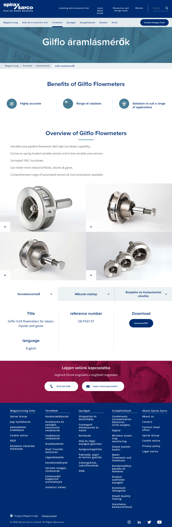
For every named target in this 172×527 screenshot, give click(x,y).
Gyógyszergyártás (90, 449)
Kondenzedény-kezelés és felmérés (122, 468)
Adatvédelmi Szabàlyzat (18, 429)
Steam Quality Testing (121, 497)
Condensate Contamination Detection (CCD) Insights (122, 420)
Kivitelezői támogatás (119, 489)
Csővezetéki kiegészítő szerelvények (53, 479)
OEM (82, 470)
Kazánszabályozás (57, 416)
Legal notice (150, 451)
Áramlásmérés (43, 65)
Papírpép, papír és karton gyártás (90, 456)
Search (166, 8)
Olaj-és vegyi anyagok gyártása (90, 442)
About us (148, 416)
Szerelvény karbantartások (122, 506)
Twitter (149, 522)
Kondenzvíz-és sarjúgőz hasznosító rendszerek (54, 426)
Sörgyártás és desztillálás (88, 418)
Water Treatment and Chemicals (121, 457)
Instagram (129, 522)
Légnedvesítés (54, 457)
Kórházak (85, 435)
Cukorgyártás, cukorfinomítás (89, 464)
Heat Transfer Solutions (54, 451)
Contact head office (151, 429)
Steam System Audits (121, 448)
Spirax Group (18, 416)
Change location (49, 515)
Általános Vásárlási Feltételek (22, 447)
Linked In (139, 522)
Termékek (27, 65)
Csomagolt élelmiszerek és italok (89, 427)
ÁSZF (13, 440)
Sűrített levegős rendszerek (55, 469)
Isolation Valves (55, 487)
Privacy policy (151, 446)
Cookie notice (19, 435)
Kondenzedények (56, 462)
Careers (147, 421)
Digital (116, 430)
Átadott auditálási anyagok (118, 479)
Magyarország (12, 65)
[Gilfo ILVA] (43, 207)
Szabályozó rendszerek (52, 437)
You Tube (159, 522)
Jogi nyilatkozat (20, 421)
